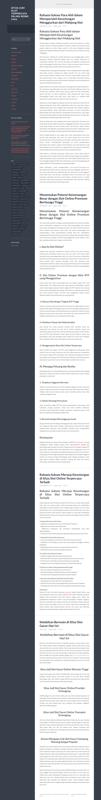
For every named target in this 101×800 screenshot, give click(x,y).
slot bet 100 (14, 92)
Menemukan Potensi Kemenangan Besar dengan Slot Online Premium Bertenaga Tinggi (63, 198)
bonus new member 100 (17, 166)
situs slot (22, 193)
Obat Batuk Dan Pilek (16, 65)
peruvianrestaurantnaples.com (79, 167)
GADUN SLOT (23, 172)
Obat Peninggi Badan (16, 72)
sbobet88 (14, 191)
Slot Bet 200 (15, 201)
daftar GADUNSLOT (16, 169)
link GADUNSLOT (25, 180)
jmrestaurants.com (80, 442)
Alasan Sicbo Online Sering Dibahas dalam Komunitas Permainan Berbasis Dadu (20, 137)
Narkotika (13, 62)
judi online (20, 177)
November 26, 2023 (46, 485)
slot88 (13, 105)
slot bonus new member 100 (18, 209)
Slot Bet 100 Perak (24, 199)
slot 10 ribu (14, 89)
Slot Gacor (14, 212)
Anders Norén (81, 794)
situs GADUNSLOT (23, 191)
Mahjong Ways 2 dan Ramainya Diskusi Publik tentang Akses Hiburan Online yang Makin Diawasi (20, 143)
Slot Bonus (14, 204)
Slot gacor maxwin (16, 220)
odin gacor (73, 503)
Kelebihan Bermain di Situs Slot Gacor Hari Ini (61, 624)
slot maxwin (14, 99)
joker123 (23, 175)
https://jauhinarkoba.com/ (81, 655)
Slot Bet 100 (15, 199)
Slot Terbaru (23, 225)
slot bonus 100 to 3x (23, 204)
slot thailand (15, 228)
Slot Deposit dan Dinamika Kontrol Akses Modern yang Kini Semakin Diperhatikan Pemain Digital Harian (20, 150)
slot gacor (13, 95)
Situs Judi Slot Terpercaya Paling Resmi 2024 (19, 14)
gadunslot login (15, 175)
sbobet (13, 82)
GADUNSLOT (15, 172)
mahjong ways (25, 185)
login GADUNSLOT (25, 183)
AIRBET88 (14, 164)
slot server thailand (16, 223)
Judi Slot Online (15, 180)
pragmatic (68, 592)
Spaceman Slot (15, 233)
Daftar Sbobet (15, 245)
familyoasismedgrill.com (77, 43)
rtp (56, 223)
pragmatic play (15, 188)
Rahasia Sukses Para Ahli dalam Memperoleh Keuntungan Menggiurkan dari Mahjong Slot (61, 18)
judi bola (14, 177)
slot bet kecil (23, 201)
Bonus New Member (16, 52)
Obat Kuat (14, 69)
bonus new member (23, 164)
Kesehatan (14, 55)
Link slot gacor (15, 183)
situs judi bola (15, 193)
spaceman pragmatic (16, 231)
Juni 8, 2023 (43, 629)
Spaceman (22, 228)
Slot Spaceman (15, 225)
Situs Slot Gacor (15, 196)
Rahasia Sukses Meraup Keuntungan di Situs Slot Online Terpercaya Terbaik (64, 478)
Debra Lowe (57, 26)
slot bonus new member (17, 207)
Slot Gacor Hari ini (16, 217)
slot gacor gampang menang (18, 215)
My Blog (13, 59)
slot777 (27, 196)
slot (12, 85)
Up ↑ (72, 796)
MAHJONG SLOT (16, 185)
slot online (24, 220)
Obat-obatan (14, 75)
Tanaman (13, 109)
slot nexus (13, 102)
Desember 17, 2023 (45, 26)
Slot (22, 196)
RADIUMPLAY (15, 79)
